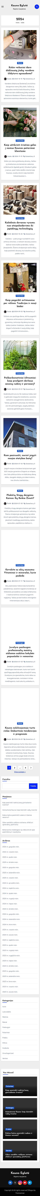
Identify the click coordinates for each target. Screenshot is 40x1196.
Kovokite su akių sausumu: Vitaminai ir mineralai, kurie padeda (20, 573)
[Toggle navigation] (2, 6)
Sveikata (5, 1048)
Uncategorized (8, 1053)
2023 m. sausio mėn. (10, 992)
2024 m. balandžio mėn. (11, 919)
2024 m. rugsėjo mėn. (10, 899)
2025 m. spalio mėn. (9, 857)
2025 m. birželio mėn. (10, 862)
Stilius (4, 1043)
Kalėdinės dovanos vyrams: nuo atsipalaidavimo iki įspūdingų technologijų (20, 226)
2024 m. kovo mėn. (9, 924)
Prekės (4, 1038)
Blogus (30, 1190)
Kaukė (9, 79)
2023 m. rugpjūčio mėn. (11, 956)
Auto (4, 1007)
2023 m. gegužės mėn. (10, 971)
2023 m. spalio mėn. (9, 945)
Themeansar (19, 1193)
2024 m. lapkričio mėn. (10, 888)
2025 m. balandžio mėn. (11, 873)
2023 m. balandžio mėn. (11, 976)
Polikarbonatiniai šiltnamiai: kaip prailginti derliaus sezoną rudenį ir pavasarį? (20, 381)
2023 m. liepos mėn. (9, 961)
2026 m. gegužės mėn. (10, 847)
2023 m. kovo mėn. (9, 981)
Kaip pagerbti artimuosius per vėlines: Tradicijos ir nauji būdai (20, 303)
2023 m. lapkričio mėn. (10, 940)
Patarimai (20, 140)
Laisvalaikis (6, 1012)
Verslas (5, 1058)
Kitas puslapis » (20, 772)
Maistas (5, 1017)
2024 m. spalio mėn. (9, 893)
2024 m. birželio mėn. (10, 909)
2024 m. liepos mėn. (9, 904)
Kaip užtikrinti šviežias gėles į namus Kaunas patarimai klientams (20, 148)
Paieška (6, 779)
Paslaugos (20, 643)
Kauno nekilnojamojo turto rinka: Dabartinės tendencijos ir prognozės (20, 731)
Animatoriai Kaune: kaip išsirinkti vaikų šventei (19, 810)
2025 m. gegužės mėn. (10, 867)
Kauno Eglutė (19, 5)
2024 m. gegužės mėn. (10, 914)
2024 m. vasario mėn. (10, 930)
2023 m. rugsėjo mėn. (10, 950)
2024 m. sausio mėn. (10, 935)
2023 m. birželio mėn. (10, 966)
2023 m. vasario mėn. (10, 987)
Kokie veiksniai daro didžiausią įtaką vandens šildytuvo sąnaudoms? (20, 70)
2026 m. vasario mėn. (10, 852)
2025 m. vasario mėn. (10, 878)
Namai (20, 63)
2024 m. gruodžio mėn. (11, 883)
